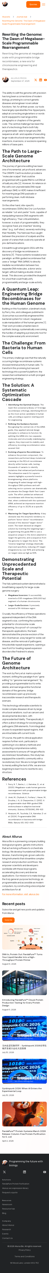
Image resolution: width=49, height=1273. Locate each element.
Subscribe (8, 920)
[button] (43, 4)
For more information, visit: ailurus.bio (20, 894)
